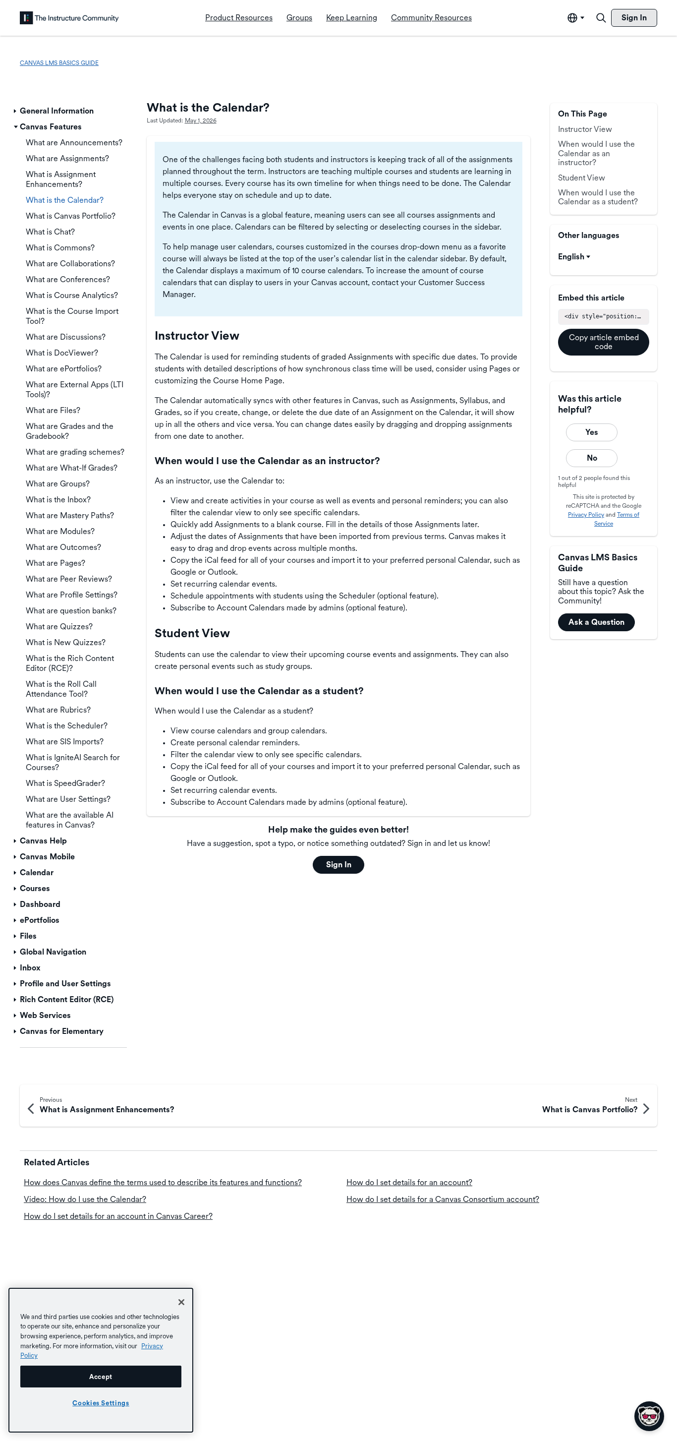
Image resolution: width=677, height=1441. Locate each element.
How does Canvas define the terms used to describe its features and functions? (163, 1182)
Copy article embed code (604, 342)
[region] (101, 1360)
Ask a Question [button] (596, 622)
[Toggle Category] (16, 111)
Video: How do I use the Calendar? (85, 1199)
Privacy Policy (586, 514)
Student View (581, 177)
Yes (591, 432)
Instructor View (585, 129)
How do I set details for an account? (409, 1182)
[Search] (601, 18)
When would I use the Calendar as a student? (598, 197)
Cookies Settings (100, 1403)
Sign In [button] (338, 864)
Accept (101, 1377)
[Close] (181, 1302)
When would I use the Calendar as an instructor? (596, 153)
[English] (69, 17)
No (592, 458)
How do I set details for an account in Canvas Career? (118, 1216)
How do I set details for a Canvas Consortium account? (442, 1199)
